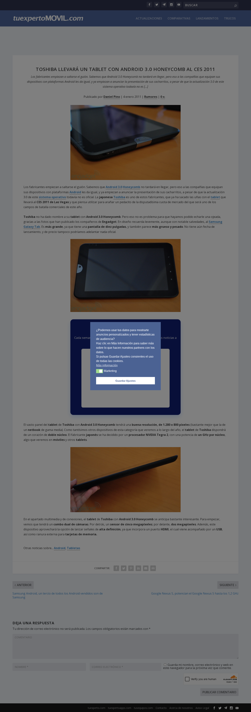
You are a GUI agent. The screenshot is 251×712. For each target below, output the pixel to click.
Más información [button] (107, 365)
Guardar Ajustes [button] (125, 380)
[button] (99, 371)
